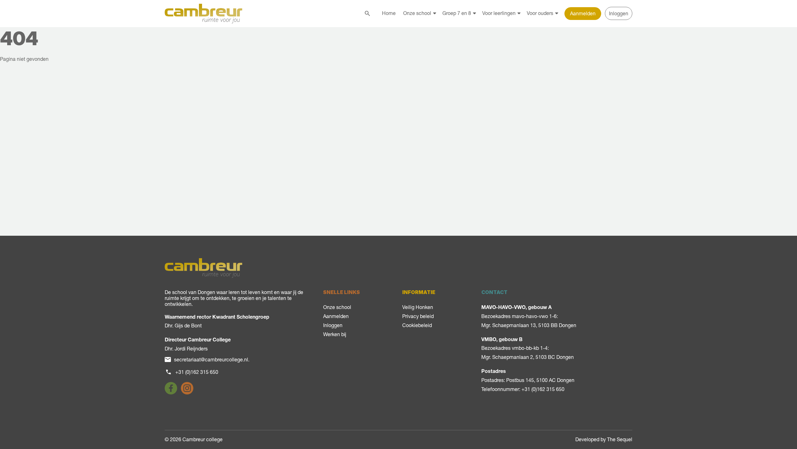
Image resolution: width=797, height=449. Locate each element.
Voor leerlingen (499, 13)
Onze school (417, 13)
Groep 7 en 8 (456, 13)
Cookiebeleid (417, 325)
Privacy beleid (418, 316)
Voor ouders (540, 13)
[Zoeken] (367, 13)
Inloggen (618, 13)
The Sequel (619, 439)
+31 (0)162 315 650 (196, 372)
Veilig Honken (417, 307)
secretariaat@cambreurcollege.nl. (211, 359)
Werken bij (334, 334)
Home (389, 13)
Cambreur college (202, 439)
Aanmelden (583, 13)
